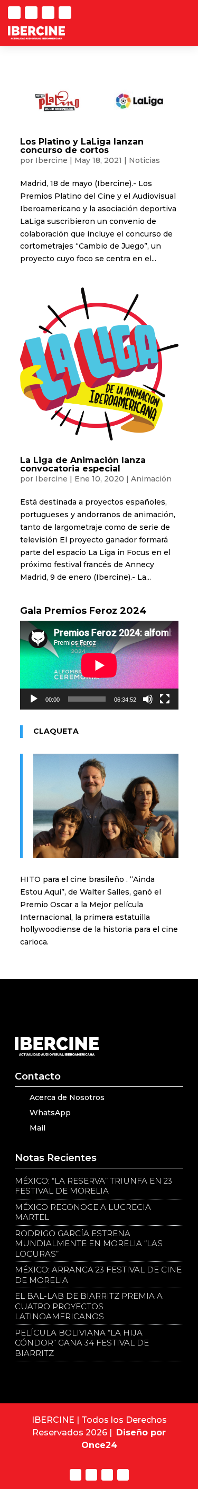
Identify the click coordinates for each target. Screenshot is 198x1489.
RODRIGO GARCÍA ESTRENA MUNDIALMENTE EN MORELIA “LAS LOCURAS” (89, 1243)
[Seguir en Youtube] (31, 12)
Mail (37, 1128)
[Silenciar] (148, 699)
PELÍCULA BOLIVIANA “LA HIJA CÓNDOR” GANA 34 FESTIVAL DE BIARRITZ (82, 1343)
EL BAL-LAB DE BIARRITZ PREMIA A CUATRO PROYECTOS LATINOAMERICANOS (89, 1306)
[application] (99, 665)
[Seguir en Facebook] (48, 12)
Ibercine (51, 160)
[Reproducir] (34, 699)
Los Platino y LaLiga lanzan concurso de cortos (82, 146)
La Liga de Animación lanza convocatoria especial (83, 464)
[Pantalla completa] (164, 699)
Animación (151, 479)
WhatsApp (50, 1112)
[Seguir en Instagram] (65, 12)
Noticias (144, 160)
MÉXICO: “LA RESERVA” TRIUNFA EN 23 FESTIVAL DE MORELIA (93, 1186)
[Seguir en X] (14, 12)
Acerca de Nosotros (67, 1097)
